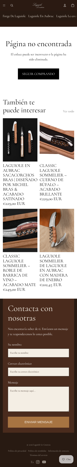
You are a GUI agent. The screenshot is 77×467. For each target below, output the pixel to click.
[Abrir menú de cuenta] (65, 5)
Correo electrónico (20, 363)
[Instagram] (38, 462)
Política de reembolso (37, 451)
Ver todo (68, 111)
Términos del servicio (38, 455)
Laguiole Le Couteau (41, 444)
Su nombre (15, 344)
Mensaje (13, 382)
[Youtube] (44, 462)
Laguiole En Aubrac (41, 16)
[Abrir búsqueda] (12, 5)
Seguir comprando (38, 74)
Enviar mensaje (39, 422)
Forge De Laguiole (14, 16)
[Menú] (4, 5)
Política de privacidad (17, 451)
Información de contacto (58, 451)
